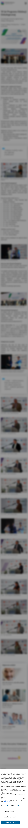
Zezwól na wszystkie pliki (10, 822)
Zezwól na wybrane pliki (10, 817)
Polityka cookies (6, 801)
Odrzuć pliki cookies (9, 812)
